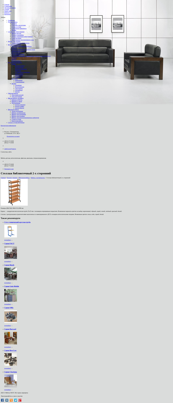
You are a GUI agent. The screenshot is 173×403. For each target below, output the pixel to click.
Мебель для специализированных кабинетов (25, 117)
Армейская (11, 20)
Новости (7, 12)
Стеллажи (15, 79)
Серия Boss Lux (10, 350)
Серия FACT (9, 243)
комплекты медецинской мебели (22, 46)
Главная (6, 4)
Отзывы (6, 9)
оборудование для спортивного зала (23, 40)
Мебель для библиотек (18, 113)
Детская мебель (12, 22)
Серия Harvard (10, 329)
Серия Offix (8, 308)
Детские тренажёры (18, 35)
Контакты (7, 14)
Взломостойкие (20, 66)
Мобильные (18, 80)
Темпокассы (19, 75)
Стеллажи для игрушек (19, 25)
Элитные (18, 77)
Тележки (14, 57)
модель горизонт (20, 104)
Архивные (18, 85)
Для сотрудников (17, 96)
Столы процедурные (18, 54)
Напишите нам (9, 169)
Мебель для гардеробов (19, 114)
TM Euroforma (16, 103)
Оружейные (19, 90)
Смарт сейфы (19, 74)
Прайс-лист (7, 11)
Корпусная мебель (17, 121)
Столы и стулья (16, 27)
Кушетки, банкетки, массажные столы (23, 49)
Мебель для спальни (14, 41)
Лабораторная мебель (18, 51)
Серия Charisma (10, 372)
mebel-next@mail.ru (10, 149)
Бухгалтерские (19, 87)
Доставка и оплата (10, 8)
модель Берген (19, 108)
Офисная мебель (13, 93)
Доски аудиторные (17, 111)
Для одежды (19, 88)
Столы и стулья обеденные (16, 122)
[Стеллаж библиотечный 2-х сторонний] (14, 205)
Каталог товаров (12, 178)
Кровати (14, 23)
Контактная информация (8, 125)
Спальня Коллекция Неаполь (20, 43)
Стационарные (19, 82)
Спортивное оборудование (16, 32)
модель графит (19, 106)
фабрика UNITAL (17, 100)
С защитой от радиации (22, 72)
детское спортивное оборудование (22, 36)
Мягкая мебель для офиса (16, 98)
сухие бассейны (16, 38)
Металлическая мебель (15, 62)
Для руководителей (17, 95)
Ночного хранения (21, 69)
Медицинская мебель (14, 44)
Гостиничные (19, 67)
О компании (8, 6)
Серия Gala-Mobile (11, 286)
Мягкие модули (16, 33)
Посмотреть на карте (13, 136)
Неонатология (16, 53)
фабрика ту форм (17, 101)
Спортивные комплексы (19, 28)
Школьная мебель (13, 109)
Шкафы (14, 30)
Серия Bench (9, 265)
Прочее (17, 92)
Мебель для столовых (18, 116)
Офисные (18, 70)
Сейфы (14, 64)
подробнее (7, 240)
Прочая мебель (16, 61)
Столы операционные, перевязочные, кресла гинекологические (31, 56)
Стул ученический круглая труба (17, 222)
